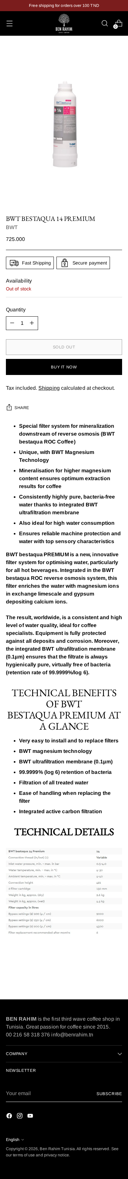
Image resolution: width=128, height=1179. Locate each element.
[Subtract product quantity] (12, 323)
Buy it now (64, 367)
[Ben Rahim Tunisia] (64, 23)
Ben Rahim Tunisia (57, 1149)
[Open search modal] (104, 23)
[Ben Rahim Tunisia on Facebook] (10, 1116)
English (12, 1139)
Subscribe (109, 1093)
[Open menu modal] (9, 23)
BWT (12, 227)
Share (21, 407)
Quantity (16, 309)
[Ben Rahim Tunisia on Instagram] (20, 1116)
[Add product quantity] (32, 323)
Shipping (49, 388)
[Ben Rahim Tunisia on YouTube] (31, 1116)
